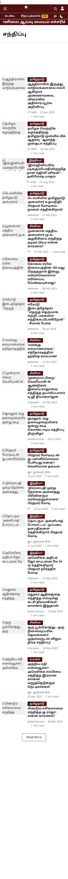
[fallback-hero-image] (15, 98)
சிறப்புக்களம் (30, 16)
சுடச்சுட (10, 16)
